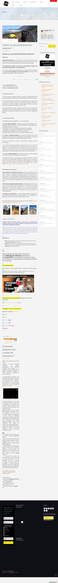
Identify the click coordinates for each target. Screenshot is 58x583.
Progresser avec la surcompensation (48, 112)
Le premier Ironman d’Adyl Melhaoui (45, 155)
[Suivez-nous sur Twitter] (47, 508)
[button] (55, 34)
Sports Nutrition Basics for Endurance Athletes (46, 143)
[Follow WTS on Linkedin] (51, 508)
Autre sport (6, 535)
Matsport (11, 484)
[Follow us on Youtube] (53, 508)
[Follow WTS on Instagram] (44, 511)
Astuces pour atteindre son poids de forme (47, 160)
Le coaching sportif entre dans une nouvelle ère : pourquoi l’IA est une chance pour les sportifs (47, 136)
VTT (5, 533)
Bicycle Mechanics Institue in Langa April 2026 (46, 166)
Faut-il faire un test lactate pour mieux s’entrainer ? (46, 224)
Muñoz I (6, 240)
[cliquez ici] (8, 481)
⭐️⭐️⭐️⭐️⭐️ (15, 311)
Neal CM (6, 243)
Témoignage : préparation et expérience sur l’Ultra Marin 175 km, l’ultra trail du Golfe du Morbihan (47, 211)
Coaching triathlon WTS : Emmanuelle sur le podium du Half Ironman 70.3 (47, 191)
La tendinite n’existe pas (46, 120)
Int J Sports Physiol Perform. (10, 242)
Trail (5, 532)
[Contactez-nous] (47, 511)
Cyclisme (6, 529)
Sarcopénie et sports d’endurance (45, 196)
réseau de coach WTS (13, 88)
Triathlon (6, 527)
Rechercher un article (43, 43)
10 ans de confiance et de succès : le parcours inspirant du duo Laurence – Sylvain (47, 218)
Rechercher (51, 46)
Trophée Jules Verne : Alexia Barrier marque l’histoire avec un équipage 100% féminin (47, 173)
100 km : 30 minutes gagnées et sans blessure (46, 150)
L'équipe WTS (6, 358)
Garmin (10, 384)
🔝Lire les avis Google (7, 311)
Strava (5, 317)
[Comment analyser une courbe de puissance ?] (10, 339)
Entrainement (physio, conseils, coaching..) (8, 342)
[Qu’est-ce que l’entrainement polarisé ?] (19, 33)
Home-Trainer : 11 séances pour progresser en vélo (17, 163)
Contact (20, 5)
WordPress (16, 572)
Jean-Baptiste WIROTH (9, 85)
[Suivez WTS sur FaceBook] (44, 508)
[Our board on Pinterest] (49, 508)
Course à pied (7, 530)
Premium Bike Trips (48, 520)
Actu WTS (10, 40)
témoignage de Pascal (14, 479)
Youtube (5, 328)
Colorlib (7, 572)
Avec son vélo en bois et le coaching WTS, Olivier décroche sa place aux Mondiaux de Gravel (47, 203)
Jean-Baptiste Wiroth (7, 470)
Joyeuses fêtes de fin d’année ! (44, 185)
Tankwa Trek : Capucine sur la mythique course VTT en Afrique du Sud (46, 179)
